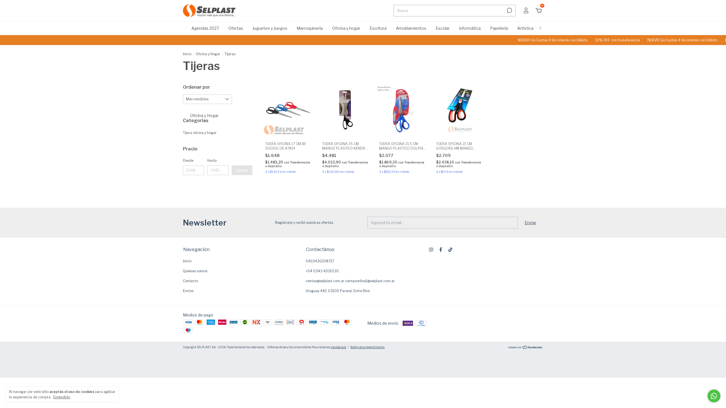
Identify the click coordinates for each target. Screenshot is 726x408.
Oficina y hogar (346, 28)
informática (470, 28)
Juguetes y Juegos (269, 28)
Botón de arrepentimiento (368, 347)
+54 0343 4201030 (322, 271)
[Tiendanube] (525, 347)
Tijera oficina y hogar (200, 133)
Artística (525, 28)
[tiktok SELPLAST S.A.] (450, 249)
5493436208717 (320, 261)
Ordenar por (196, 87)
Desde (188, 160)
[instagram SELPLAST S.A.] (431, 249)
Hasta (212, 160)
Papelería (499, 28)
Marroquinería (310, 28)
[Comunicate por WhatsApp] (714, 396)
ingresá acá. (338, 347)
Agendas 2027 (205, 28)
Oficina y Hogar (208, 54)
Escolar (443, 28)
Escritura (378, 28)
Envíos (188, 291)
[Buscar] (509, 10)
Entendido (61, 397)
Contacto (190, 281)
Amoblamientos (411, 28)
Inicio (187, 54)
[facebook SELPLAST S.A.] (440, 249)
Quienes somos (195, 271)
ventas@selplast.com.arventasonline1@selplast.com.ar (350, 281)
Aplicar (242, 170)
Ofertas (235, 28)
